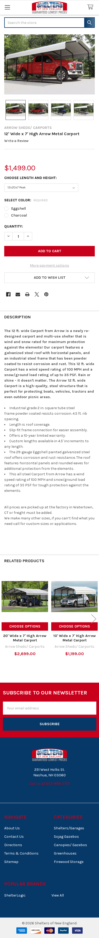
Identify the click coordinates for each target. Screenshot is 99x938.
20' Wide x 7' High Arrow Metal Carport (24, 638)
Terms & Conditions (21, 853)
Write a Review (16, 141)
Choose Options (24, 626)
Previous (5, 619)
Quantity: (13, 226)
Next (93, 619)
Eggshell (18, 208)
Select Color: (26, 200)
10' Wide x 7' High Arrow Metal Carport (74, 638)
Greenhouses (65, 853)
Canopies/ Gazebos (70, 845)
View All (57, 895)
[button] (49, 277)
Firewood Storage (68, 862)
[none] (49, 64)
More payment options (49, 265)
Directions (13, 845)
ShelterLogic (15, 895)
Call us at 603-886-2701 (49, 783)
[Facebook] (8, 294)
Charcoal (19, 215)
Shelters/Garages (69, 828)
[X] (37, 294)
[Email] (18, 294)
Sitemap (11, 862)
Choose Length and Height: (30, 178)
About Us (12, 828)
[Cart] (91, 7)
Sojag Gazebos (66, 836)
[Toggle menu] (7, 7)
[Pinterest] (46, 294)
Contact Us (14, 836)
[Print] (27, 294)
